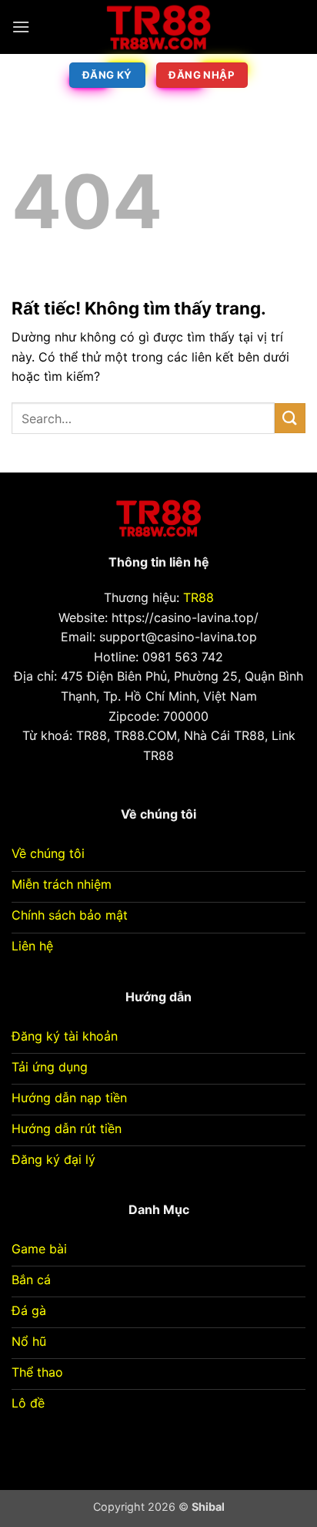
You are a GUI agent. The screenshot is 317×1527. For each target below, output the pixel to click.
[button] (21, 26)
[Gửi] (290, 418)
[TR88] (158, 27)
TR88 (198, 597)
